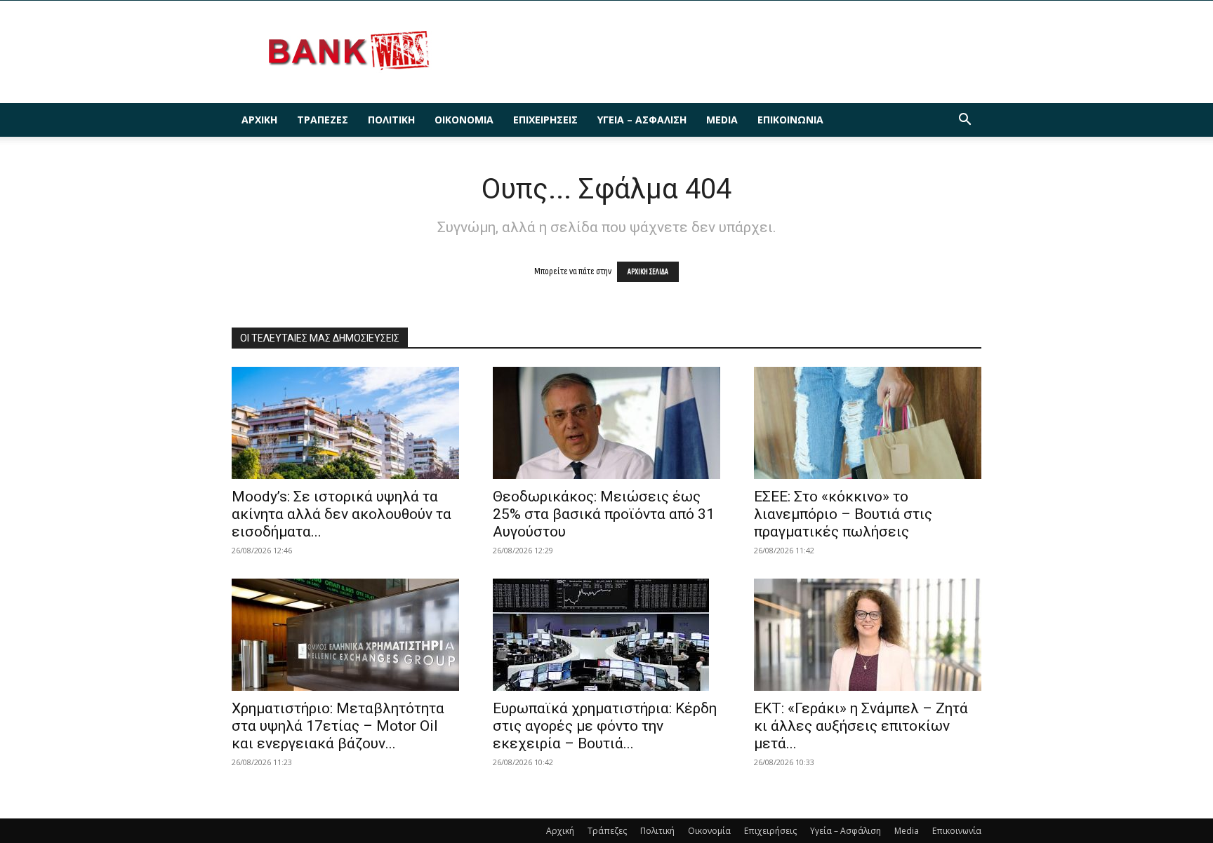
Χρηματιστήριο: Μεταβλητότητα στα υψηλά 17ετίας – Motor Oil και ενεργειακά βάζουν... (338, 726)
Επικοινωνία (790, 119)
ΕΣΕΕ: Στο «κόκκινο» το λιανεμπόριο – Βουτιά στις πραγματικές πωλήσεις (843, 514)
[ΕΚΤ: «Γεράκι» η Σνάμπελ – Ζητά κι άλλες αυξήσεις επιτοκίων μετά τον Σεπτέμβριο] (867, 635)
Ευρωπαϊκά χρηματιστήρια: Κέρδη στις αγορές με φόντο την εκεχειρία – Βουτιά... (605, 726)
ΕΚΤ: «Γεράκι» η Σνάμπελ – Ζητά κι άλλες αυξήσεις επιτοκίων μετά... (861, 726)
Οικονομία (464, 119)
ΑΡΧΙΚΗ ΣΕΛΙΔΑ (648, 271)
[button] (964, 121)
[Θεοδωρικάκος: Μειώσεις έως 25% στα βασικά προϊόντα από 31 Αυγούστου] (606, 423)
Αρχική (259, 119)
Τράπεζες (322, 119)
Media (722, 119)
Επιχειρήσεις (545, 119)
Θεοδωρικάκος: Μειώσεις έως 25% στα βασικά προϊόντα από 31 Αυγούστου (604, 514)
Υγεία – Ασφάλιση (642, 119)
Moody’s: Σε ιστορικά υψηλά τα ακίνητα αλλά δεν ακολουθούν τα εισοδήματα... (341, 514)
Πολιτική (391, 119)
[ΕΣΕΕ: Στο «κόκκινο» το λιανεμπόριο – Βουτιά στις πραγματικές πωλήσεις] (867, 423)
